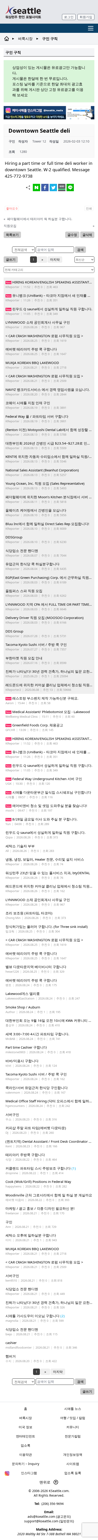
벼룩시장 (25, 38)
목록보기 (12, 234)
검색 (80, 249)
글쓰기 (10, 259)
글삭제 (87, 234)
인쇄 (89, 208)
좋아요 (11, 208)
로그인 (69, 17)
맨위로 (45, 1482)
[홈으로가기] (23, 12)
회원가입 (86, 17)
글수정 (72, 234)
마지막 (55, 259)
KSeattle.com (59, 1491)
